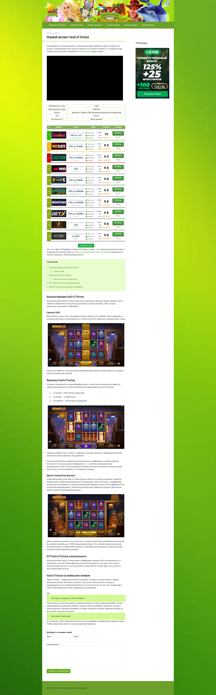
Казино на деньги (95, 25)
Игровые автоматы (57, 25)
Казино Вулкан (148, 25)
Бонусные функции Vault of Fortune (63, 267)
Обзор (118, 137)
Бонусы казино (130, 25)
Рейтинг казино (76, 25)
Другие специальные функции (65, 279)
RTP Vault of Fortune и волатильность (64, 283)
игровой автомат (84, 51)
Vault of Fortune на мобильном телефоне (66, 287)
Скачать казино (113, 25)
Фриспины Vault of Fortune (60, 275)
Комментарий (52, 644)
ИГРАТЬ (118, 133)
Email (76, 636)
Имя (49, 636)
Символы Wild (59, 271)
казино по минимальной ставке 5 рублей (91, 252)
